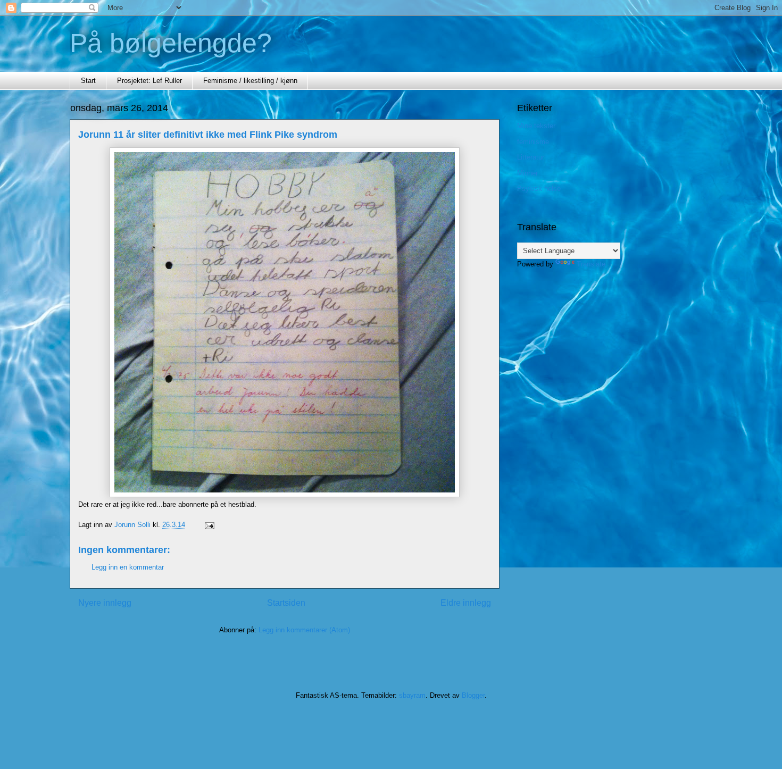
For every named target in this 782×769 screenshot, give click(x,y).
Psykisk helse (539, 189)
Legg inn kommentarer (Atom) (304, 630)
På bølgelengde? (171, 43)
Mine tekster (536, 126)
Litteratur (530, 157)
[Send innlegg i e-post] (209, 525)
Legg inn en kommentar (127, 567)
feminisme (533, 142)
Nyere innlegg (104, 602)
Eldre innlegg (465, 602)
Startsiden (286, 602)
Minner (527, 173)
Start (88, 81)
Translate (591, 264)
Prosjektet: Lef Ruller (149, 81)
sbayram (412, 695)
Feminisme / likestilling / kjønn (250, 81)
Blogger (473, 695)
